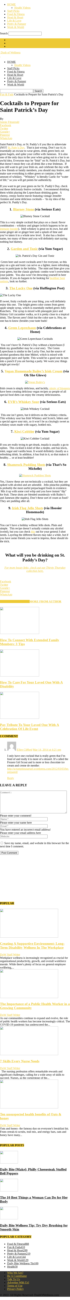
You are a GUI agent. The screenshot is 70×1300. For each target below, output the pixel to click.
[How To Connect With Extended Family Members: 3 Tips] (19, 633)
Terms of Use (14, 1285)
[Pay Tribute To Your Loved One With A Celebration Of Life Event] (19, 717)
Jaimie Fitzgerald (9, 122)
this (33, 531)
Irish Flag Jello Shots (27, 508)
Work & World (15, 27)
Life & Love (14, 20)
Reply (10, 778)
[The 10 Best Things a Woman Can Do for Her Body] (9, 1190)
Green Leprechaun (22, 328)
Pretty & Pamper (16, 23)
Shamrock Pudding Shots (26, 465)
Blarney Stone (24, 209)
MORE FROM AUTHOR (45, 601)
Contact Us (13, 43)
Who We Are (14, 39)
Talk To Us (13, 1279)
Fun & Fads (6, 94)
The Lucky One (20, 288)
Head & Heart (15, 17)
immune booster (9, 228)
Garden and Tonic (24, 249)
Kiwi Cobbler (24, 431)
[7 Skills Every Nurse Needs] (29, 1054)
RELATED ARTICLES (15, 601)
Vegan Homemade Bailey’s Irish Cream (33, 371)
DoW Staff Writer (10, 954)
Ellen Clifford (24, 749)
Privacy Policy (15, 1288)
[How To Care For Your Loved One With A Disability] (19, 675)
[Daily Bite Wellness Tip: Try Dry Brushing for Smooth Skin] (9, 1218)
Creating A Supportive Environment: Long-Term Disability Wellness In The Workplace (32, 945)
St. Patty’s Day (16, 147)
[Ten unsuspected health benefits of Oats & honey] (29, 1107)
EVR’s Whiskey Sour (23, 402)
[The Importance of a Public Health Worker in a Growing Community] (29, 997)
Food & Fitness (16, 14)
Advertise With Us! (18, 46)
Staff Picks (13, 10)
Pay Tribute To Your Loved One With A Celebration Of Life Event (29, 727)
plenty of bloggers (59, 388)
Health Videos (22, 7)
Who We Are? (15, 1272)
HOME (11, 4)
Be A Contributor (17, 1275)
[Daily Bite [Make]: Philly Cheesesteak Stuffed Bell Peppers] (9, 1162)
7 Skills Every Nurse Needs (19, 1061)
